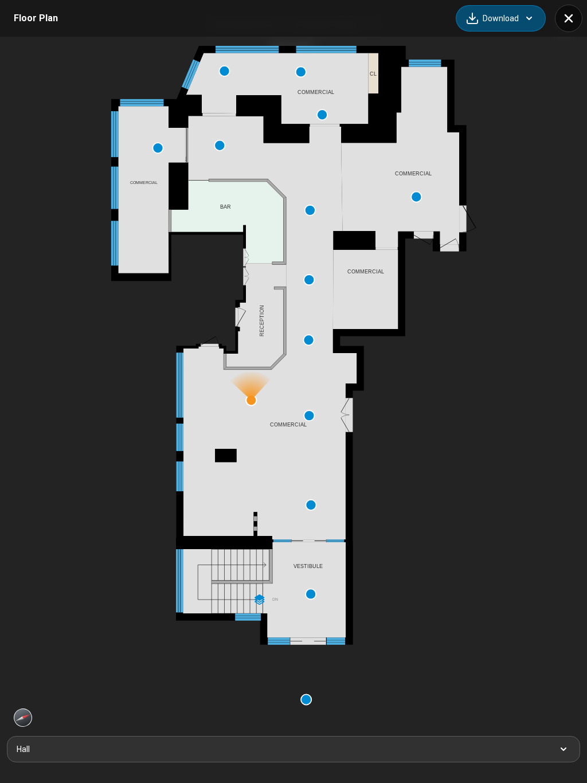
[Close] (568, 18)
